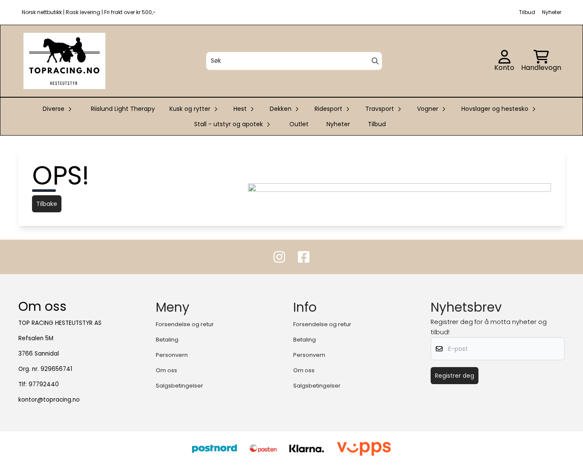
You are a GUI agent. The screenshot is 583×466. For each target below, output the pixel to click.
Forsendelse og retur (185, 324)
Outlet (299, 124)
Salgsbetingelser (179, 385)
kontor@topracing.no (49, 400)
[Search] (375, 61)
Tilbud (377, 124)
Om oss (166, 370)
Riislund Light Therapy (123, 108)
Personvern (172, 355)
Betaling (167, 339)
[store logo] (64, 61)
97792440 (44, 384)
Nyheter (338, 124)
